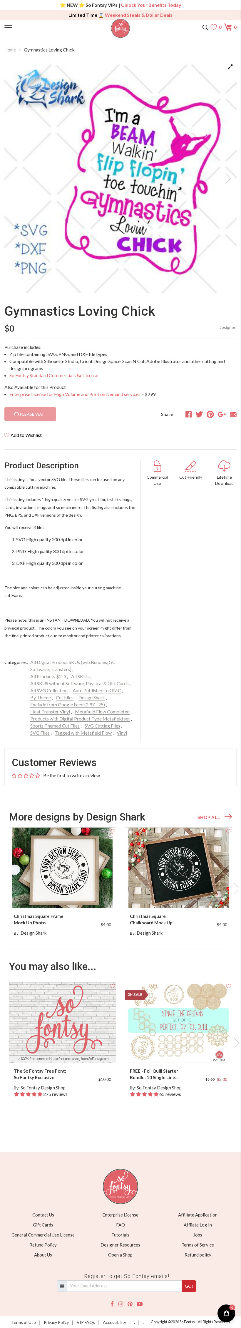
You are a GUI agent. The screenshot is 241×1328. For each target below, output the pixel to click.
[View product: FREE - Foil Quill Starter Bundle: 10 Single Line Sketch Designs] (178, 1022)
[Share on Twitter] (199, 414)
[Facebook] (112, 1304)
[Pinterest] (130, 1304)
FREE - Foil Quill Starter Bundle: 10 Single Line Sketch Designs (154, 1074)
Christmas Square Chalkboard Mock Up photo (151, 919)
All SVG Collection (49, 690)
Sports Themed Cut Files (55, 725)
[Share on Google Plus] (222, 414)
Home (10, 49)
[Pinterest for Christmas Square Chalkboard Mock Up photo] (183, 896)
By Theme (40, 697)
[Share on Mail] (233, 414)
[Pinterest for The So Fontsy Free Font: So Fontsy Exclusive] (67, 1051)
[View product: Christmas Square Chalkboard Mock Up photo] (178, 868)
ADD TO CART (92, 896)
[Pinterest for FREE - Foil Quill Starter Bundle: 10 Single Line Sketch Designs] (183, 1051)
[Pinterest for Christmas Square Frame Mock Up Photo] (67, 896)
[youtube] (140, 1304)
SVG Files (40, 732)
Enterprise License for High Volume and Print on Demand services (75, 394)
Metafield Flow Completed (102, 711)
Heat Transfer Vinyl (50, 711)
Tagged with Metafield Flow (83, 732)
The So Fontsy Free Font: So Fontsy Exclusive (40, 1074)
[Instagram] (120, 1304)
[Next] (225, 176)
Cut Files (64, 697)
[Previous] (16, 176)
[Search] (205, 27)
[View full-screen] (230, 66)
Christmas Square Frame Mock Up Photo (38, 919)
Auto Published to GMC (97, 690)
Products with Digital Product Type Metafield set (80, 718)
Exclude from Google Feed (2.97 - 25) (67, 704)
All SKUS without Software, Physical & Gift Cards (79, 683)
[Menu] (33, 27)
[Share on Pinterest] (210, 414)
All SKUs (80, 676)
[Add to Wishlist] (112, 830)
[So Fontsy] (120, 28)
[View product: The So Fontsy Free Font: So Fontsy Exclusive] (62, 1022)
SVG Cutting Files (102, 725)
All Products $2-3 (48, 676)
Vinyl (122, 732)
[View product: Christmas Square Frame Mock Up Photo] (62, 868)
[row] (120, 888)
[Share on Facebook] (188, 414)
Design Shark (91, 697)
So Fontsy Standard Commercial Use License (53, 375)
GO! (189, 1286)
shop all (209, 817)
